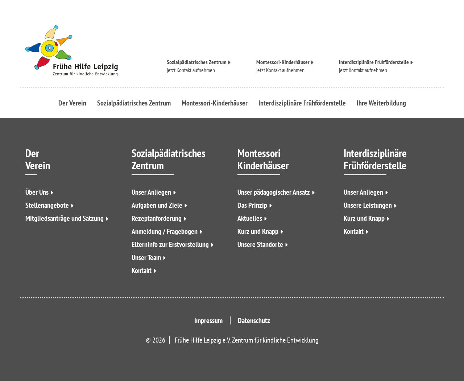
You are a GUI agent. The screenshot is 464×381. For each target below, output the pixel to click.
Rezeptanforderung (157, 218)
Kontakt (105, 128)
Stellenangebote (47, 205)
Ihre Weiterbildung (381, 103)
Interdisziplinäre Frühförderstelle (374, 62)
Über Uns (37, 192)
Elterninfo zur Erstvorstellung (170, 244)
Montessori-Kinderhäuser (283, 62)
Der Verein (72, 103)
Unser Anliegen (151, 192)
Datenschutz (254, 320)
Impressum (208, 320)
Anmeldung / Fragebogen (165, 231)
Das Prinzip (252, 205)
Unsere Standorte (260, 244)
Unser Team (146, 257)
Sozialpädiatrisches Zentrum (197, 62)
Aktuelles (249, 218)
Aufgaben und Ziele (157, 205)
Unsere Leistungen (368, 205)
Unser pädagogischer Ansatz (273, 192)
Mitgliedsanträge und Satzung (64, 218)
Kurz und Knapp (257, 231)
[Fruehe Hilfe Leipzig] (90, 50)
